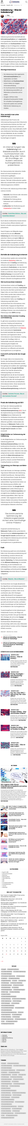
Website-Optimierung (8, 1019)
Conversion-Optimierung (9, 976)
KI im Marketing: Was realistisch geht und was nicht (13, 917)
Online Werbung (6, 998)
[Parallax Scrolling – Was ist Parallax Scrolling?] (5, 728)
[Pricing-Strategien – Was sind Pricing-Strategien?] (5, 674)
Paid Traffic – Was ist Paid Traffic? (17, 745)
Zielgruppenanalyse (12, 1021)
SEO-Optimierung (7, 1001)
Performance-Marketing (19, 998)
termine (21, 1012)
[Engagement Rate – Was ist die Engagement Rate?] (4, 847)
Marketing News (6, 876)
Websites (23, 328)
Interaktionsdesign (7, 985)
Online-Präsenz (6, 994)
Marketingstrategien (20, 989)
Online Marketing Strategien (9, 996)
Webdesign (4, 887)
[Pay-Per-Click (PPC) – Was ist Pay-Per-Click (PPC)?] (5, 693)
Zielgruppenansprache (8, 1023)
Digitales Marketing (14, 978)
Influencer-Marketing (17, 983)
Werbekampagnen (21, 1019)
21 (17, 951)
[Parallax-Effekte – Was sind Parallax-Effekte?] (5, 712)
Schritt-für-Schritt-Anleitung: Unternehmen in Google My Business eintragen (17, 860)
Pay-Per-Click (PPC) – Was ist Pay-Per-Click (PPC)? (18, 694)
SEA (3, 879)
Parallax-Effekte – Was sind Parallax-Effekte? (18, 712)
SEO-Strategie (17, 1001)
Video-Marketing (7, 1017)
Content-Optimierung (20, 971)
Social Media (16, 1003)
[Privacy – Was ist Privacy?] (5, 657)
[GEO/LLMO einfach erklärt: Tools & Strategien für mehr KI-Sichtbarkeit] (4, 827)
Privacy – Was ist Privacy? (16, 657)
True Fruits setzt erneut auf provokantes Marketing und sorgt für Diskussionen (16, 814)
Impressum (5, 1036)
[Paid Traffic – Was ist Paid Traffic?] (5, 745)
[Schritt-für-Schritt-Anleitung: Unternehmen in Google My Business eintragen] (4, 861)
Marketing (12, 260)
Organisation (7, 208)
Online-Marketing (15, 992)
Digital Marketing (7, 980)
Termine (4, 885)
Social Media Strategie (8, 1007)
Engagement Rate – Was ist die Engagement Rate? (17, 846)
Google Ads (23, 980)
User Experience (6, 1014)
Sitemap (4, 1039)
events (15, 980)
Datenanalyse (21, 976)
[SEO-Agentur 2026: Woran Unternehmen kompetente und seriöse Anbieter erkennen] (14, 775)
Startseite (4, 1035)
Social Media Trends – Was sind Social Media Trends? (17, 820)
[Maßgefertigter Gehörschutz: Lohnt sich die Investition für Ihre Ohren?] (4, 834)
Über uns (4, 1040)
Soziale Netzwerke (7, 1010)
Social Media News (6, 884)
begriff (4, 632)
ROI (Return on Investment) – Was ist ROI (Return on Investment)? (17, 840)
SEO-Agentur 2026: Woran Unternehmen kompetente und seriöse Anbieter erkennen (14, 786)
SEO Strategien (6, 1003)
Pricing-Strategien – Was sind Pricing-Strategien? (17, 675)
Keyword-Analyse (19, 985)
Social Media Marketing (7, 882)
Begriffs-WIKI (15, 655)
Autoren (4, 1041)
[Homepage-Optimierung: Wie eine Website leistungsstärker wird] (4, 854)
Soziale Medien (20, 1007)
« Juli (2, 961)
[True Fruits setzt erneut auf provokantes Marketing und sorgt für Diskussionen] (4, 814)
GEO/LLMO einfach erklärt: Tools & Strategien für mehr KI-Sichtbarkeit (17, 827)
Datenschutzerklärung (7, 1038)
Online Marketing (6, 782)
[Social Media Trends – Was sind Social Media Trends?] (4, 821)
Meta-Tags (5, 992)
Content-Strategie (7, 974)
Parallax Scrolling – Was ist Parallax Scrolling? (18, 728)
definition (10, 632)
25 (6, 954)
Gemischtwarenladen (7, 873)
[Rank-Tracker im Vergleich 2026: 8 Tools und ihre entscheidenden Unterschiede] (4, 808)
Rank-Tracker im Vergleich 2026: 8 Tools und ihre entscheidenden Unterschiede (18, 807)
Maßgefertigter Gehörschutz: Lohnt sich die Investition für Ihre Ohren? (18, 834)
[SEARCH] (26, 1)
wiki (16, 632)
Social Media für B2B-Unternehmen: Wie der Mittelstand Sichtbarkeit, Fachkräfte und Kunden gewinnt (12, 929)
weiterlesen (14, 667)
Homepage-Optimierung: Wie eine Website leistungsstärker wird (17, 854)
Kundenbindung (6, 987)
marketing (15, 987)
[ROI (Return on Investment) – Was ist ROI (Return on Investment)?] (4, 841)
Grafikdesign (6, 983)
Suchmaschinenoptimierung (9, 1012)
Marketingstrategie (7, 989)
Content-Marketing (7, 971)
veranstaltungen (17, 1014)
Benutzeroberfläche (14, 969)
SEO (20, 410)
